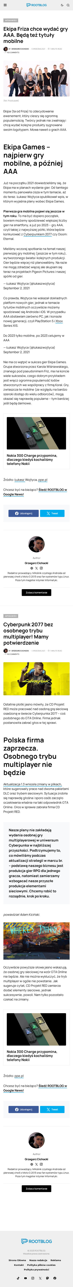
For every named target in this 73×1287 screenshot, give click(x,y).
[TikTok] (18, 1278)
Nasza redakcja (38, 1260)
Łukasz (20, 480)
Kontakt (19, 1265)
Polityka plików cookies (41, 1265)
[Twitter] (40, 1278)
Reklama (56, 1260)
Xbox (59, 321)
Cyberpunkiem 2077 (38, 234)
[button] (5, 5)
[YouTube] (25, 1278)
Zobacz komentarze (36, 592)
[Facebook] (55, 1278)
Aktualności (10, 20)
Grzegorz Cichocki (36, 563)
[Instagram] (32, 1278)
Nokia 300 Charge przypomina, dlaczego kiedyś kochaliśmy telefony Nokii (32, 459)
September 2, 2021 (16, 288)
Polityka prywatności (36, 1269)
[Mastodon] (47, 1278)
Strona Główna (17, 1260)
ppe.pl (42, 480)
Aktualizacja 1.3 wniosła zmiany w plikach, (32, 784)
